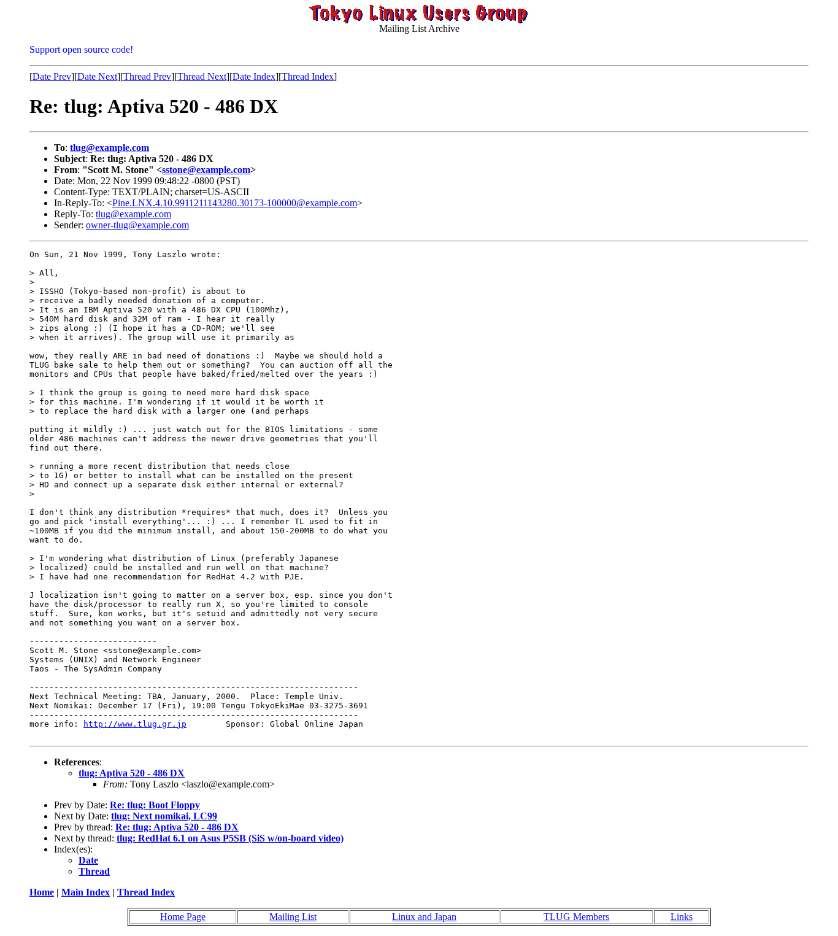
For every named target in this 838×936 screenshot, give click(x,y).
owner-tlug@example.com (137, 225)
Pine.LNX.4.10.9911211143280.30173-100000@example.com (234, 203)
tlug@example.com (109, 147)
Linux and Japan (424, 916)
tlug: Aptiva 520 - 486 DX (132, 773)
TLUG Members (576, 916)
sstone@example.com (206, 169)
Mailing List (293, 916)
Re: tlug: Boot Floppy (155, 805)
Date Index (254, 76)
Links (682, 916)
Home (41, 892)
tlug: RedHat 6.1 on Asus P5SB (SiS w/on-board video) (230, 838)
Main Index (85, 892)
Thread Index (308, 76)
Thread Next (201, 76)
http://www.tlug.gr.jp (134, 724)
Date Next (97, 76)
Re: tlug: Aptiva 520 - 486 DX (177, 827)
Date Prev (52, 76)
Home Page (183, 916)
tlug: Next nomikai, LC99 (164, 816)
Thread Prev (147, 76)
